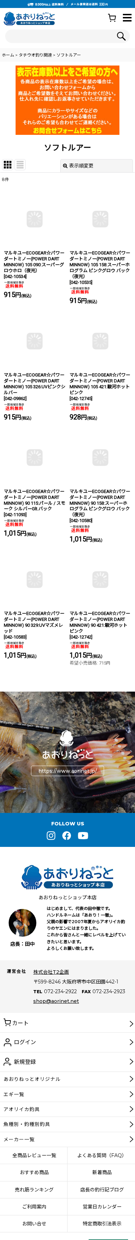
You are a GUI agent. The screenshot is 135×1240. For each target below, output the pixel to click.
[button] (127, 18)
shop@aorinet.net (56, 1001)
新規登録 (25, 1062)
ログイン (25, 1042)
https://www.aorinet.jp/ (67, 771)
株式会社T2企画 (51, 972)
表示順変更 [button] (81, 166)
